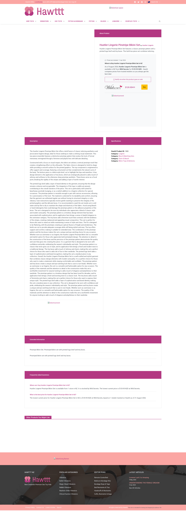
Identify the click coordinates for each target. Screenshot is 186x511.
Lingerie (121, 154)
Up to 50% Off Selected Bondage (50, 2)
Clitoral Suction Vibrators (68, 494)
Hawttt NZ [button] (154, 2)
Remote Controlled (101, 478)
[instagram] (145, 2)
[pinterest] (142, 2)
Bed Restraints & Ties (102, 487)
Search (59, 507)
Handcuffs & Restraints (102, 491)
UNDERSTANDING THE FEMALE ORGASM (144, 483)
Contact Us (40, 507)
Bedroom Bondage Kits (102, 481)
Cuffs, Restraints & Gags (103, 494)
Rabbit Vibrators (65, 487)
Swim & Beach (124, 159)
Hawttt (125, 507)
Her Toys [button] (30, 21)
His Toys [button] (58, 21)
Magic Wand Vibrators (67, 484)
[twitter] (138, 2)
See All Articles (134, 488)
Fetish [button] (92, 21)
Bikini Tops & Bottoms (127, 161)
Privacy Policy (30, 507)
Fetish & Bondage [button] (75, 21)
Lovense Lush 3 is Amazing (139, 478)
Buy (144, 87)
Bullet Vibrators (65, 481)
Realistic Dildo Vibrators (68, 491)
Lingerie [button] (116, 21)
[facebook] (135, 2)
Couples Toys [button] (131, 21)
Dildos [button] (104, 21)
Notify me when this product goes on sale (129, 79)
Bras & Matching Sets (126, 156)
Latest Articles (50, 507)
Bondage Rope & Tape (102, 484)
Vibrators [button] (44, 21)
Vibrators (62, 478)
